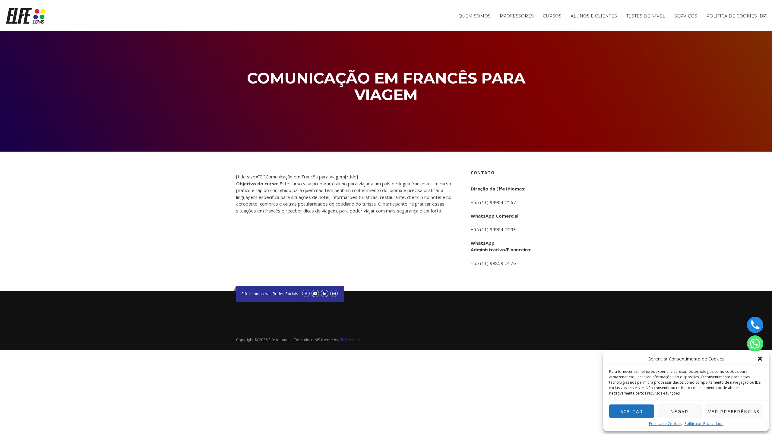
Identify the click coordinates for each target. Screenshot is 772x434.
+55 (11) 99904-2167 (493, 202)
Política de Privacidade (704, 423)
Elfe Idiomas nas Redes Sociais (270, 293)
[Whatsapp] (755, 343)
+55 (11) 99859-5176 (493, 263)
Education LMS (307, 339)
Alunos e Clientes (594, 16)
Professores (517, 16)
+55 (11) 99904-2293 (493, 229)
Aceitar (631, 411)
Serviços (685, 16)
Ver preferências (734, 411)
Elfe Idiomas (279, 339)
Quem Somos (474, 16)
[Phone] (755, 325)
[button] (760, 359)
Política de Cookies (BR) (736, 16)
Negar (679, 411)
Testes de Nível (645, 16)
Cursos (552, 16)
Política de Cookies (665, 423)
